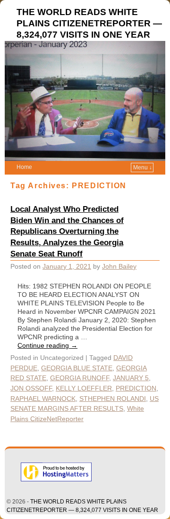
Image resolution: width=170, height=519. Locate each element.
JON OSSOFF (31, 388)
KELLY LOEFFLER (84, 388)
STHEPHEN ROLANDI (112, 398)
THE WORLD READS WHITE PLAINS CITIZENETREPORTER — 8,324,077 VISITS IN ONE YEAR (89, 23)
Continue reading (47, 345)
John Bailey (119, 266)
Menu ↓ (142, 167)
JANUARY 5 (131, 378)
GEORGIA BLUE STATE (76, 368)
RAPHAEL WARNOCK (43, 398)
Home (24, 167)
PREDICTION (136, 388)
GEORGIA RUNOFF (79, 378)
